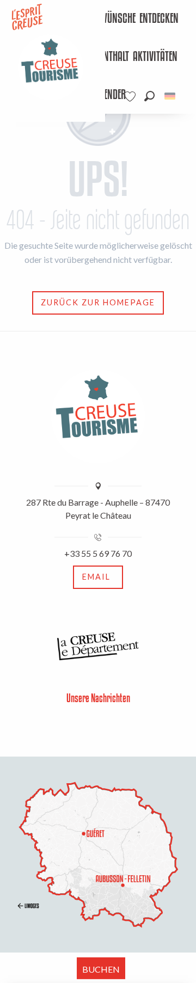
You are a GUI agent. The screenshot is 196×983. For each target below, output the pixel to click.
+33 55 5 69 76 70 (98, 553)
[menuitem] (106, 19)
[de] (170, 96)
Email (96, 576)
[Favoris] (131, 96)
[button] (149, 96)
